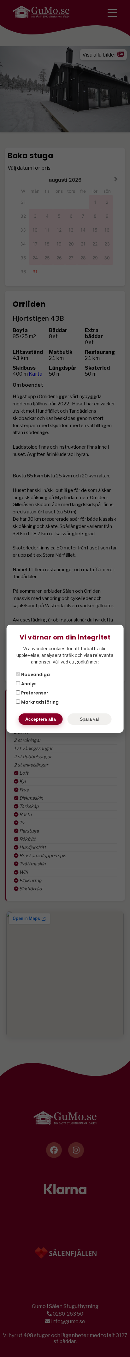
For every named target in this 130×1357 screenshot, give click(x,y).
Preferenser (34, 693)
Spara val (89, 719)
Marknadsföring (39, 702)
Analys (28, 684)
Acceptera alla (40, 719)
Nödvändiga (35, 674)
